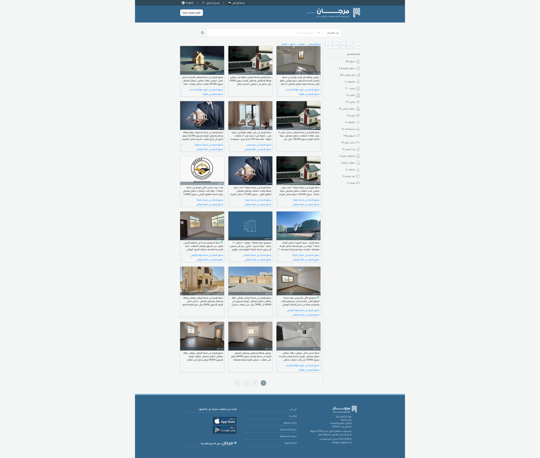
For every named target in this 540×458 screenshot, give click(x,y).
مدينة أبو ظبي (238, 2)
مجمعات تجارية (347, 155)
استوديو (349, 135)
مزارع (351, 115)
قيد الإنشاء (349, 176)
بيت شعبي (348, 149)
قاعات (351, 182)
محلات (350, 88)
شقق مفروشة (347, 68)
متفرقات (350, 122)
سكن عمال (348, 142)
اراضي (350, 101)
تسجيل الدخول (213, 2)
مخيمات (350, 169)
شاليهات (350, 81)
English (190, 2)
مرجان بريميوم (290, 422)
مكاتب (350, 95)
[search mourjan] (203, 33)
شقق (350, 61)
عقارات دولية (348, 162)
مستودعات (348, 128)
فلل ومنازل (347, 74)
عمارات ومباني (347, 108)
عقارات (301, 44)
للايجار (284, 44)
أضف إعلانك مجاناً (191, 12)
